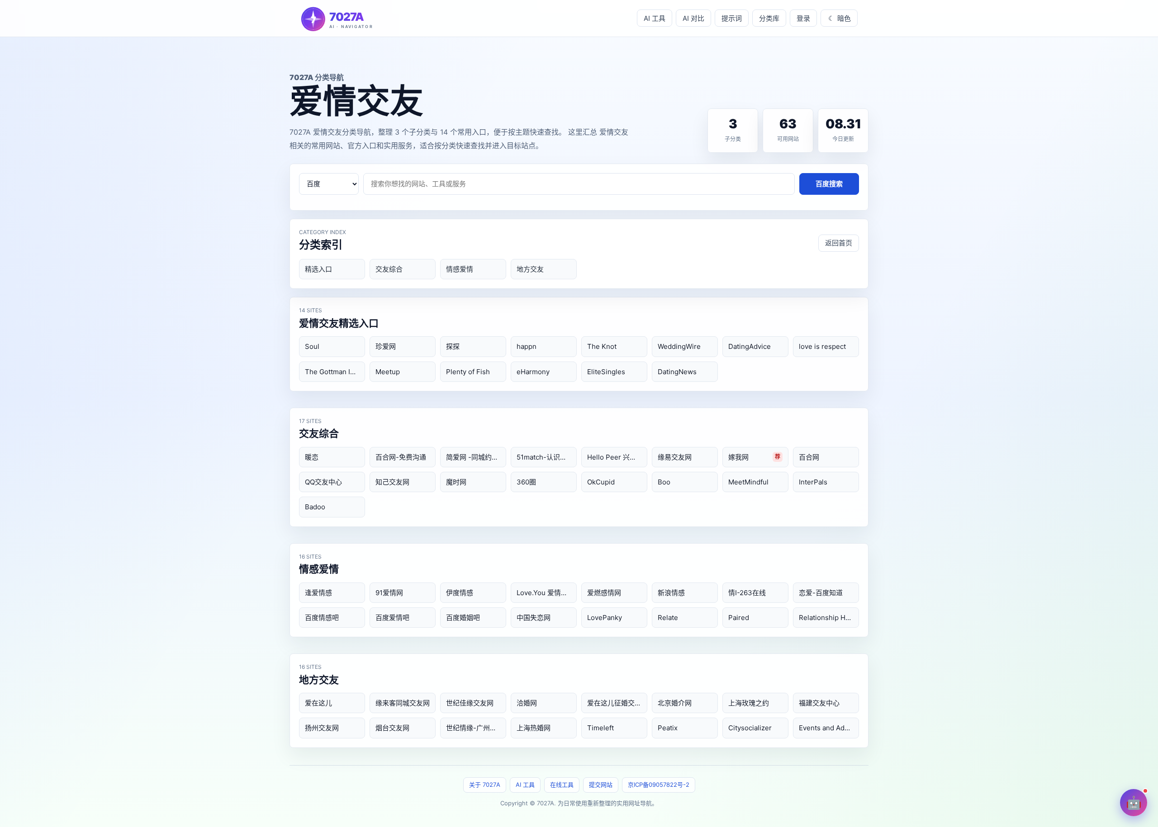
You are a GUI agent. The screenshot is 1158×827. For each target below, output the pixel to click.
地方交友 (530, 269)
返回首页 (838, 243)
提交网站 (600, 784)
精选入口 (318, 269)
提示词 (731, 18)
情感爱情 (459, 269)
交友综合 (389, 269)
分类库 (769, 18)
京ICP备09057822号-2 (658, 784)
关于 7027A (484, 784)
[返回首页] (356, 18)
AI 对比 (693, 18)
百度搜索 (829, 183)
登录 (803, 18)
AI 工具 (654, 18)
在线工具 (562, 784)
